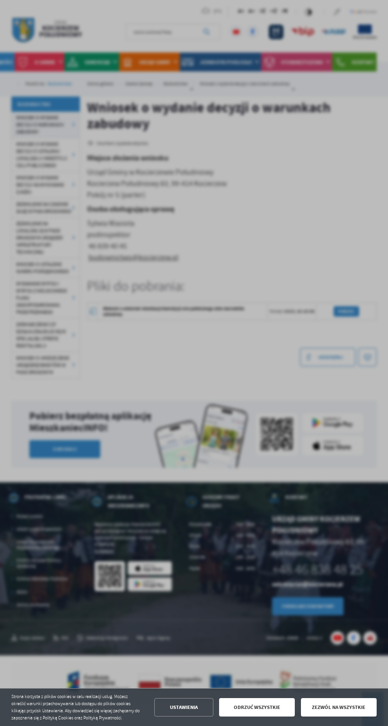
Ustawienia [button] (184, 707)
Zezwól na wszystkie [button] (338, 707)
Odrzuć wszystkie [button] (257, 707)
